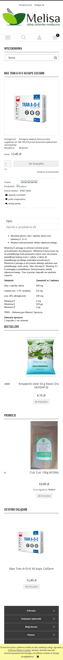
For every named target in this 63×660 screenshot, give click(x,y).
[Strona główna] (31, 18)
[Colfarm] (21, 186)
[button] (8, 37)
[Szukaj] (55, 57)
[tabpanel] (31, 278)
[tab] (31, 221)
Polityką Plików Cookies (19, 650)
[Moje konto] (39, 37)
